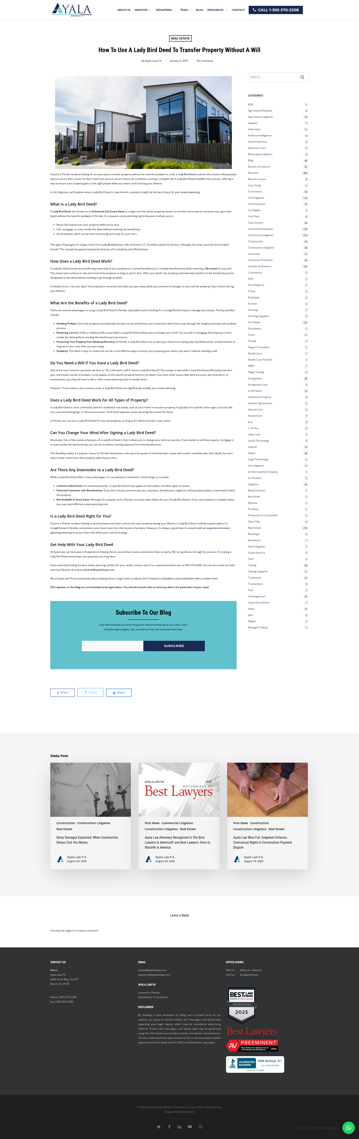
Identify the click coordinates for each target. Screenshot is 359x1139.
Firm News (254, 322)
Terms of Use (195, 1107)
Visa (250, 615)
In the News (255, 391)
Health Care (255, 353)
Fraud (251, 334)
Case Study (254, 185)
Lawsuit (252, 447)
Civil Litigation (256, 197)
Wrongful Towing (258, 627)
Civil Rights (254, 210)
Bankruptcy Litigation (260, 154)
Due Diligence (256, 285)
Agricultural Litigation (260, 117)
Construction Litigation (261, 247)
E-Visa (251, 291)
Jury (250, 422)
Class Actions (255, 222)
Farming (253, 310)
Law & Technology (258, 440)
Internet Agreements (260, 403)
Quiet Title (254, 521)
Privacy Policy (214, 1107)
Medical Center (257, 490)
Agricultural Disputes (260, 110)
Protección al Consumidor (263, 515)
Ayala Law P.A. (153, 60)
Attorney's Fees (257, 148)
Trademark (254, 577)
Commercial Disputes (260, 229)
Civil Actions (255, 191)
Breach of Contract (259, 166)
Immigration (255, 378)
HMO (251, 366)
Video (251, 608)
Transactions (255, 584)
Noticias (252, 503)
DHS (250, 278)
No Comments (205, 60)
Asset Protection (257, 141)
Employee (253, 297)
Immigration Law (257, 384)
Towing (252, 565)
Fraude (252, 341)
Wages (252, 621)
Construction (255, 241)
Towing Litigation (258, 571)
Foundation (254, 328)
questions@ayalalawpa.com (154, 974)
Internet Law (255, 409)
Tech (251, 559)
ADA (250, 104)
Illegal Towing (256, 372)
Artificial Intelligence (260, 135)
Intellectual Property (259, 397)
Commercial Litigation (260, 235)
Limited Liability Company (263, 471)
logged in (70, 930)
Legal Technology (258, 459)
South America (256, 552)
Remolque (254, 534)
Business (253, 173)
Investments (255, 415)
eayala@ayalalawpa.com (152, 970)
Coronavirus (255, 272)
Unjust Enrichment (258, 602)
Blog (250, 160)
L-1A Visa (253, 428)
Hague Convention (258, 347)
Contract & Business (260, 266)
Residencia (254, 540)
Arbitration (254, 129)
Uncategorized (256, 596)
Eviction (252, 303)
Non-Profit (254, 496)
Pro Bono (253, 509)
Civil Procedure (257, 204)
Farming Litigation (258, 316)
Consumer (254, 254)
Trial (250, 590)
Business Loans (257, 179)
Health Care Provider (260, 359)
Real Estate (180, 38)
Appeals (252, 123)
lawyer (252, 453)
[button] (348, 1128)
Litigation (253, 484)
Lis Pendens (255, 478)
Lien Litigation (256, 465)
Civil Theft (253, 216)
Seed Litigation (256, 546)
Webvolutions (187, 1111)
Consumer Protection (260, 260)
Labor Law (254, 434)
